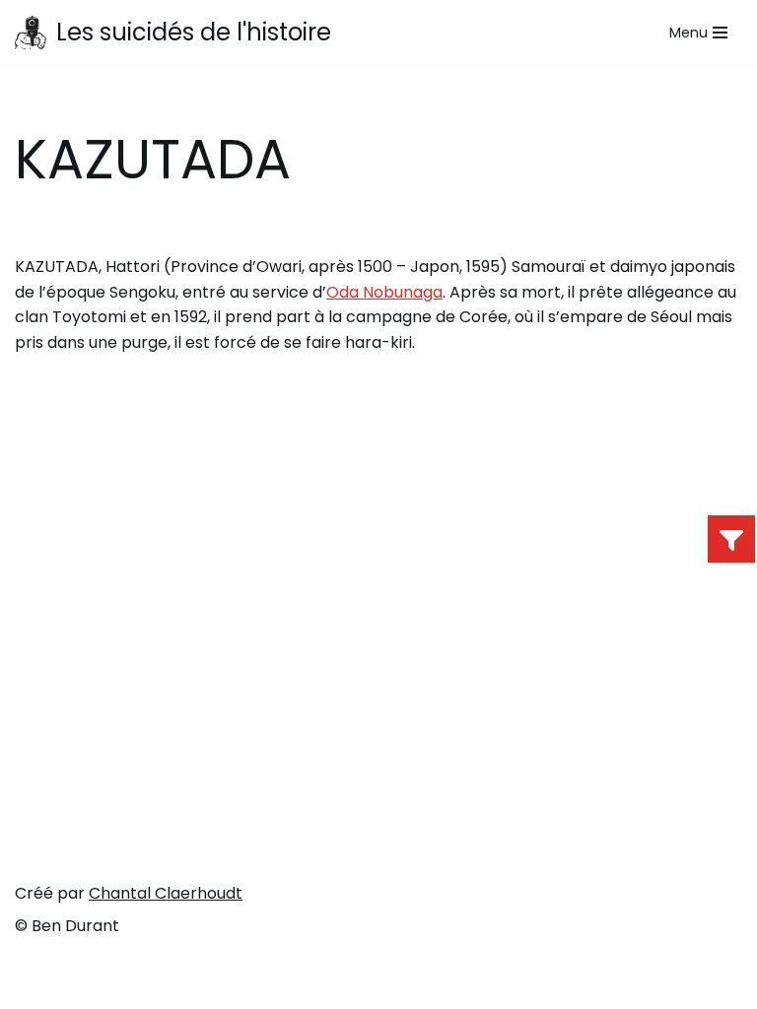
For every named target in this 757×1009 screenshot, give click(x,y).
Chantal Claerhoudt (165, 893)
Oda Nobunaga (384, 292)
